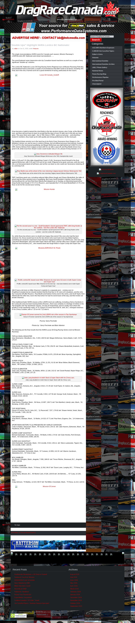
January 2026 (75, 595)
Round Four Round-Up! (22, 595)
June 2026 (74, 580)
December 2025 (76, 597)
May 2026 (73, 583)
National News (97, 71)
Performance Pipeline (100, 77)
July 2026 (73, 577)
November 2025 (76, 600)
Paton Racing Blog (99, 74)
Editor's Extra (97, 54)
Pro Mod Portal (97, 81)
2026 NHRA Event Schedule (24, 580)
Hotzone (35, 48)
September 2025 (76, 606)
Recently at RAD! (20, 589)
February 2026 (75, 592)
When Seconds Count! (22, 586)
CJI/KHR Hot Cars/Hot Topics (103, 51)
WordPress (120, 620)
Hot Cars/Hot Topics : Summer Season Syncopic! (31, 603)
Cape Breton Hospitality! (23, 597)
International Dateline (100, 61)
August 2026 (74, 574)
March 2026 (74, 589)
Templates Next (103, 620)
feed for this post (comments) (23, 532)
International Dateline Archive (103, 64)
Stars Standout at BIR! (22, 583)
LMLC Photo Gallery (99, 67)
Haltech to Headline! (21, 592)
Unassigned (96, 84)
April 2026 (74, 586)
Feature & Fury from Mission (24, 577)
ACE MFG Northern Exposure (103, 48)
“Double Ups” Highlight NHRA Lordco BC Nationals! (40, 45)
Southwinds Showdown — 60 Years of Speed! (30, 574)
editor (16, 48)
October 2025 (75, 603)
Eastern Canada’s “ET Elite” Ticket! (26, 600)
